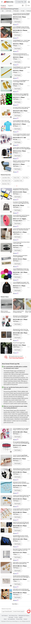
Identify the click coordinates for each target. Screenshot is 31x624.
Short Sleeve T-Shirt (6, 180)
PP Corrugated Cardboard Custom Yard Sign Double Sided (21, 442)
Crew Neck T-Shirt (6, 177)
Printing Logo (15, 10)
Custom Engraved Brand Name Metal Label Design (21, 243)
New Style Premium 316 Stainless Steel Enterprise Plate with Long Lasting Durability (21, 550)
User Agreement (11, 619)
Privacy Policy (19, 619)
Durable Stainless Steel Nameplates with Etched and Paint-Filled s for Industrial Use (21, 576)
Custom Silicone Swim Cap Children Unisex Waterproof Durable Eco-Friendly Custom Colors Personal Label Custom (21, 269)
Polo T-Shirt (25, 177)
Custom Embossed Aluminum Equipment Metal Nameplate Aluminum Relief (21, 14)
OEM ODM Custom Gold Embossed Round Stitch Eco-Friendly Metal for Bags (21, 590)
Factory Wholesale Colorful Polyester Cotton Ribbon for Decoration (21, 216)
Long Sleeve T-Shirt (18, 180)
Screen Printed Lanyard (18, 611)
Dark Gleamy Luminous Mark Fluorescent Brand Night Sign (21, 94)
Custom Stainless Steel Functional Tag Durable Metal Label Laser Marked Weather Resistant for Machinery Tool (21, 509)
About (5, 619)
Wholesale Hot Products (24, 615)
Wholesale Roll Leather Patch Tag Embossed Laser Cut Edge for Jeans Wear (21, 330)
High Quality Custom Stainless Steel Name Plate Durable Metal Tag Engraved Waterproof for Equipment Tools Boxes (21, 563)
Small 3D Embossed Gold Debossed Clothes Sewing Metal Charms (21, 523)
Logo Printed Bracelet (7, 611)
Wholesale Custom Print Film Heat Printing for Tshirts (20, 316)
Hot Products (5, 615)
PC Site (16, 617)
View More (15, 604)
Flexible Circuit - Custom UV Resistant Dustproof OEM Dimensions (21, 68)
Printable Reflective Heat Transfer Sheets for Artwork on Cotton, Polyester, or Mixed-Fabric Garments (21, 536)
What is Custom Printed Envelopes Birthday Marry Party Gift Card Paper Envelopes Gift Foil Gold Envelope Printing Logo (18, 312)
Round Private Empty (19, 342)
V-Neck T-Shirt (16, 177)
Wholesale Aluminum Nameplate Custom (20, 256)
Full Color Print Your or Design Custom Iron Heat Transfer (21, 429)
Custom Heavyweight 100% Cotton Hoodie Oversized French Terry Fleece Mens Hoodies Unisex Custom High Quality (21, 283)
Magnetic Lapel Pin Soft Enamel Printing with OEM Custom (21, 161)
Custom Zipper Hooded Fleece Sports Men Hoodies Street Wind (21, 148)
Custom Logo (8, 10)
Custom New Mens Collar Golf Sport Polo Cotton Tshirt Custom (21, 121)
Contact (25, 619)
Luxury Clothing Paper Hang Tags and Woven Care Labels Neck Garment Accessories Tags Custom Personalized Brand (21, 229)
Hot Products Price (13, 615)
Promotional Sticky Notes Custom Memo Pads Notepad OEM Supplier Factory (21, 189)
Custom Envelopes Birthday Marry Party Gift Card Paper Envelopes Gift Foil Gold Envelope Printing (21, 27)
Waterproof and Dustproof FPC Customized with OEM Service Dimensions (21, 54)
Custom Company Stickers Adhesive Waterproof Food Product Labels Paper (21, 456)
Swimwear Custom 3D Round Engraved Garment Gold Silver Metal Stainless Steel (21, 483)
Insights (20, 617)
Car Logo (22, 10)
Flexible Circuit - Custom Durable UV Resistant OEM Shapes (21, 41)
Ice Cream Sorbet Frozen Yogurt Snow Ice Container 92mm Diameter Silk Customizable (21, 108)
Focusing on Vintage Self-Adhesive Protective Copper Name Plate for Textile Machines (21, 202)
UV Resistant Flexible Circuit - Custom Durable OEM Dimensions (21, 81)
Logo (2, 10)
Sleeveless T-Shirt (6, 183)
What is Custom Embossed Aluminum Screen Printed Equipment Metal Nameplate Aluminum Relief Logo (5, 312)
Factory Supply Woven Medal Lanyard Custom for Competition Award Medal (21, 135)
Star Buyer (11, 617)
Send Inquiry (17, 22)
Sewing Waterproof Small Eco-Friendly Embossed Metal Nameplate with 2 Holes (21, 469)
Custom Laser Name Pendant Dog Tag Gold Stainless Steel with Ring (21, 496)
